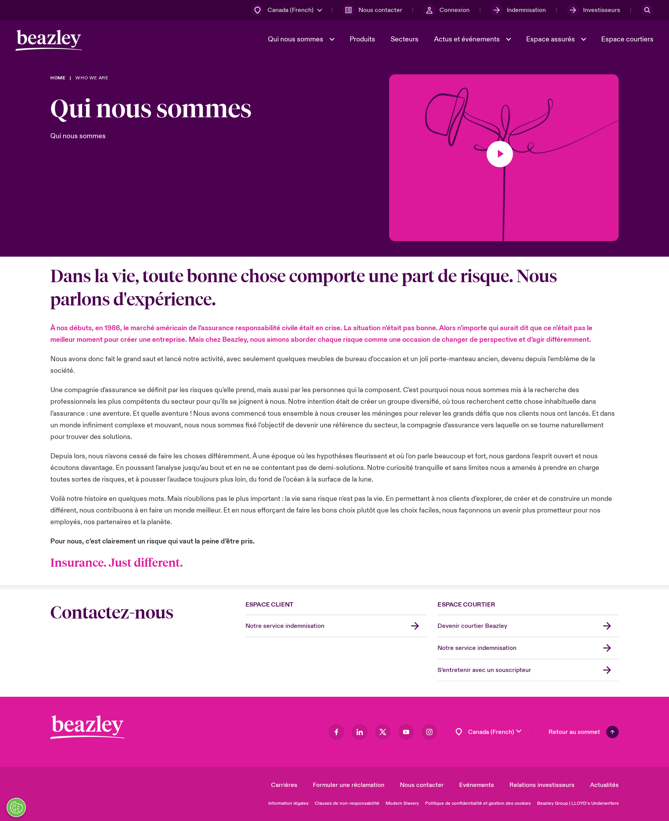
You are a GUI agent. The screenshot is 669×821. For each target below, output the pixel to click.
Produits (362, 39)
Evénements (476, 785)
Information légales (288, 803)
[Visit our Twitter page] (383, 732)
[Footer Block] (87, 727)
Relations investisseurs (542, 785)
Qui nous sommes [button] (296, 39)
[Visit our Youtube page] (406, 732)
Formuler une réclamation (348, 785)
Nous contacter (422, 785)
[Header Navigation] (48, 40)
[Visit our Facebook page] (336, 732)
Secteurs (405, 39)
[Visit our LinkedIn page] (359, 732)
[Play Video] (500, 154)
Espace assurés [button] (551, 39)
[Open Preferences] (16, 807)
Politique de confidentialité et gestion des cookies (478, 803)
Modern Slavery (402, 803)
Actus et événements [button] (467, 39)
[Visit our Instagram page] (429, 732)
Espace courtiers (627, 39)
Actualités (604, 785)
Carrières (284, 785)
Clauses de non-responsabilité (347, 803)
